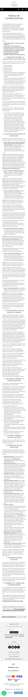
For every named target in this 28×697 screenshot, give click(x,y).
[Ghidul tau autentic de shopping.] (8, 692)
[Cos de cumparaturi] (22, 9)
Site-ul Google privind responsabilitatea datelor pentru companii (13, 609)
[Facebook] (9, 647)
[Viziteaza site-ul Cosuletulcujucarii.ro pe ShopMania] (18, 692)
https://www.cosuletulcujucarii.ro (14, 37)
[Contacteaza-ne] (18, 9)
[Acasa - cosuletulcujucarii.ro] (14, 4)
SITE (13, 664)
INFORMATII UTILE (13, 667)
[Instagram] (18, 647)
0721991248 (15, 656)
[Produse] (2, 10)
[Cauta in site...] (26, 9)
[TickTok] (15, 647)
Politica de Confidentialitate (9, 617)
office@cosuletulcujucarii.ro (14, 659)
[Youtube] (12, 647)
